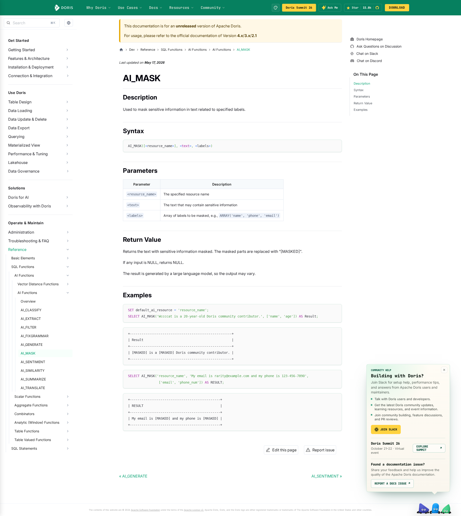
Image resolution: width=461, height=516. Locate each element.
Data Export (19, 127)
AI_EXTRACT (31, 319)
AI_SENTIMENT (33, 362)
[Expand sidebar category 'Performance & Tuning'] (67, 154)
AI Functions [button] (24, 275)
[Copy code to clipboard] (336, 145)
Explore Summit (429, 448)
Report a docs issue (392, 483)
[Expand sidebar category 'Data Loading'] (67, 110)
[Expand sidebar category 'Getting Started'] (67, 50)
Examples (361, 110)
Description (362, 83)
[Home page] (121, 49)
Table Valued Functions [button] (32, 440)
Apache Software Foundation (145, 510)
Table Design (19, 101)
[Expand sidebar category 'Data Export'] (67, 128)
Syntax (359, 90)
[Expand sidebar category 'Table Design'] (67, 102)
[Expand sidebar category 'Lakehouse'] (67, 162)
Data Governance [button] (23, 171)
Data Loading (20, 110)
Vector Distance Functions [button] (38, 284)
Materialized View (24, 145)
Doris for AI (18, 197)
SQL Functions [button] (22, 267)
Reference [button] (17, 249)
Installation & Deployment (31, 67)
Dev (132, 49)
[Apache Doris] (64, 7)
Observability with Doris (29, 206)
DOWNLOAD (397, 8)
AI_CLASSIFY (31, 310)
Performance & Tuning (28, 153)
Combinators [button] (24, 414)
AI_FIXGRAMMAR (35, 336)
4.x (240, 35)
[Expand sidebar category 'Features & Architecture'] (67, 58)
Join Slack (388, 429)
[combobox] (31, 23)
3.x (247, 35)
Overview (28, 301)
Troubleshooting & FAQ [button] (28, 240)
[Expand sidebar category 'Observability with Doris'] (67, 206)
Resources (179, 7)
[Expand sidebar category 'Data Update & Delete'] (67, 119)
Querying (16, 136)
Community (211, 7)
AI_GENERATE (31, 344)
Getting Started (21, 49)
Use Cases (128, 7)
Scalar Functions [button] (27, 396)
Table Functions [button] (26, 431)
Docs (153, 7)
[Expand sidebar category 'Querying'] (67, 136)
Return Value (363, 103)
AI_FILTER (28, 327)
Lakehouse (18, 162)
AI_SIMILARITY (33, 370)
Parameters (362, 96)
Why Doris (96, 7)
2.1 (254, 35)
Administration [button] (21, 232)
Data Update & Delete (27, 119)
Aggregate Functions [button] (31, 405)
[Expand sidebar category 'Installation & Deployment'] (67, 67)
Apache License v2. (194, 510)
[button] (68, 23)
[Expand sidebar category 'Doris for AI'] (67, 197)
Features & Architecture (28, 58)
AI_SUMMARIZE (33, 379)
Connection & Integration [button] (30, 75)
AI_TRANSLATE (33, 388)
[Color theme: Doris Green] (275, 8)
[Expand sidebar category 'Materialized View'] (67, 145)
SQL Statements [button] (24, 448)
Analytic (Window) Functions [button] (36, 422)
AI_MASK (28, 353)
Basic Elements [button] (23, 258)
